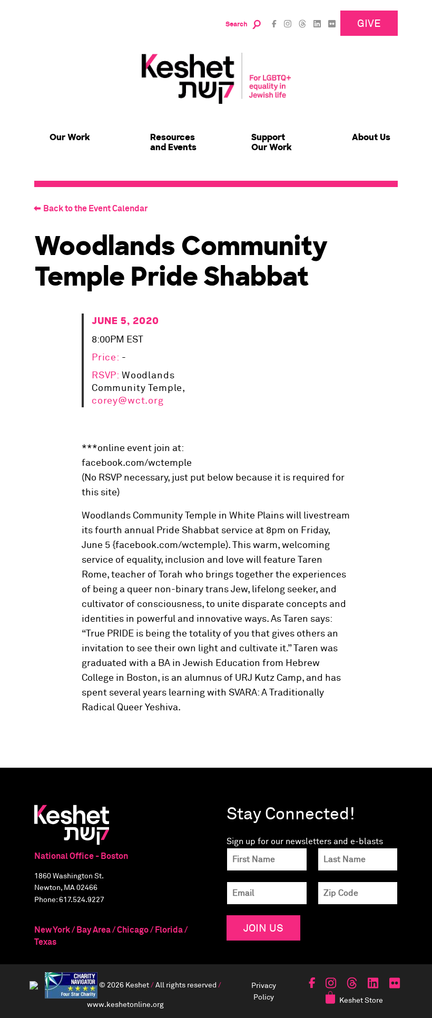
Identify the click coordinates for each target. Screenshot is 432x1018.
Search (236, 24)
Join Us (263, 927)
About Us (371, 137)
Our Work (70, 137)
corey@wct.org (128, 401)
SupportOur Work (271, 142)
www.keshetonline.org (125, 1004)
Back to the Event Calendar (95, 208)
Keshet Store (361, 999)
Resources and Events (173, 142)
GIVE (369, 23)
